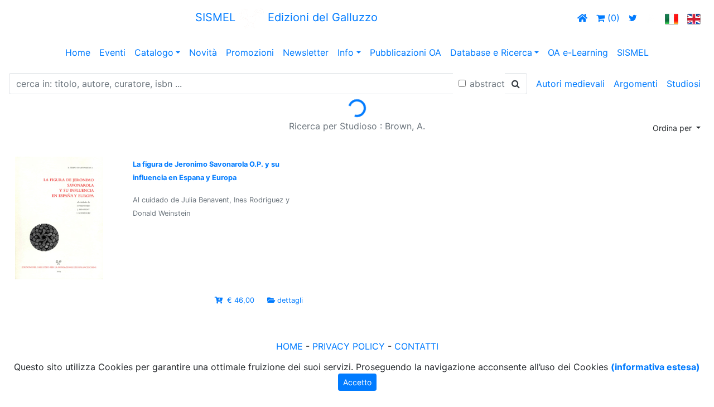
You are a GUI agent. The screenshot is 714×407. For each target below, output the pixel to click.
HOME (289, 346)
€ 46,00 (241, 300)
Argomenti (636, 83)
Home (77, 52)
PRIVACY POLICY (348, 346)
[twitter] (632, 18)
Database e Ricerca (491, 52)
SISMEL (633, 52)
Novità (203, 52)
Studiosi (684, 83)
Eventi (112, 52)
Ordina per (673, 128)
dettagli (290, 300)
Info (345, 52)
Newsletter (306, 52)
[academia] (650, 18)
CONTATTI (416, 346)
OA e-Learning (578, 52)
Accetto (357, 382)
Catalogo (153, 52)
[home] (582, 18)
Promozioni (250, 52)
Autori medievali (570, 83)
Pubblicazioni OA (405, 52)
